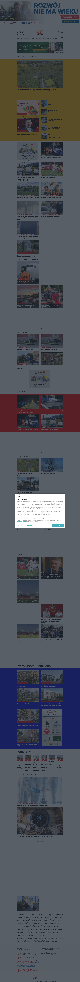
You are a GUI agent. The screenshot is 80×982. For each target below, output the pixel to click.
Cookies (24, 521)
